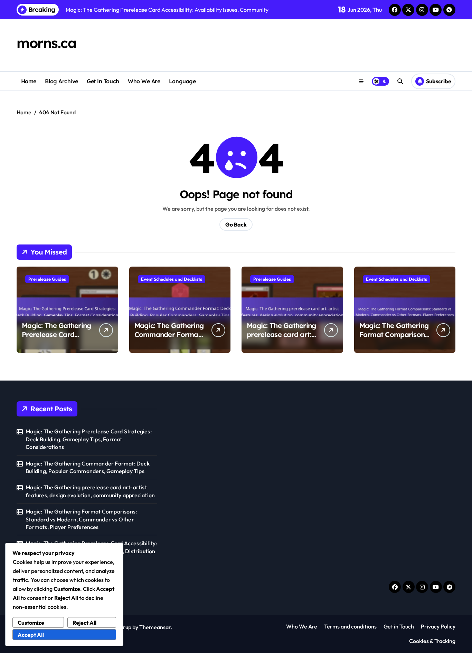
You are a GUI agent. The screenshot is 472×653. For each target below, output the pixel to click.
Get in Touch (103, 81)
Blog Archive (61, 81)
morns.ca (46, 42)
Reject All (84, 622)
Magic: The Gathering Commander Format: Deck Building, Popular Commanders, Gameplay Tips (88, 467)
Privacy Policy (438, 626)
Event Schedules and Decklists (171, 279)
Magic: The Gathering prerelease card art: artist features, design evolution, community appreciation (90, 491)
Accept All (31, 634)
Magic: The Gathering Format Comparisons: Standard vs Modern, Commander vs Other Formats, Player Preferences (81, 519)
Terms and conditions (350, 626)
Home (28, 81)
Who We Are (144, 81)
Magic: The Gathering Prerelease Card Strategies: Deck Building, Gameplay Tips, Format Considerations (89, 439)
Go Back (236, 224)
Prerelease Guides (47, 279)
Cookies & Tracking (432, 640)
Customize (31, 622)
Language (182, 81)
